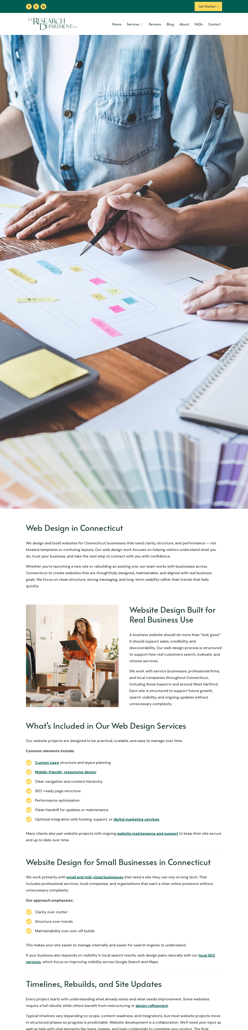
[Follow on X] (36, 6)
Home (116, 24)
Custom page (47, 762)
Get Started (207, 6)
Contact (214, 24)
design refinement (152, 1005)
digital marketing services (136, 819)
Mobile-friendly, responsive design (65, 772)
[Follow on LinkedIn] (43, 6)
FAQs (199, 24)
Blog (170, 24)
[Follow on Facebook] (29, 6)
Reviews (155, 24)
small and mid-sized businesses (94, 877)
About (184, 24)
